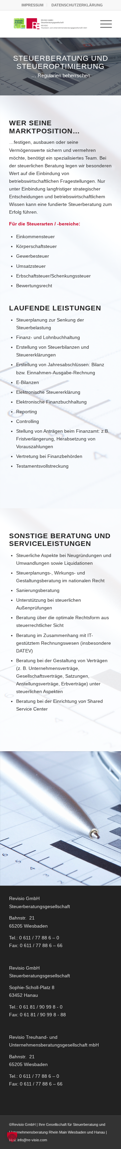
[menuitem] (32, 5)
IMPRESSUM (32, 5)
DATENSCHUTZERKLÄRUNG (77, 5)
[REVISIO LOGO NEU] (50, 23)
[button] (12, 1137)
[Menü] (102, 23)
